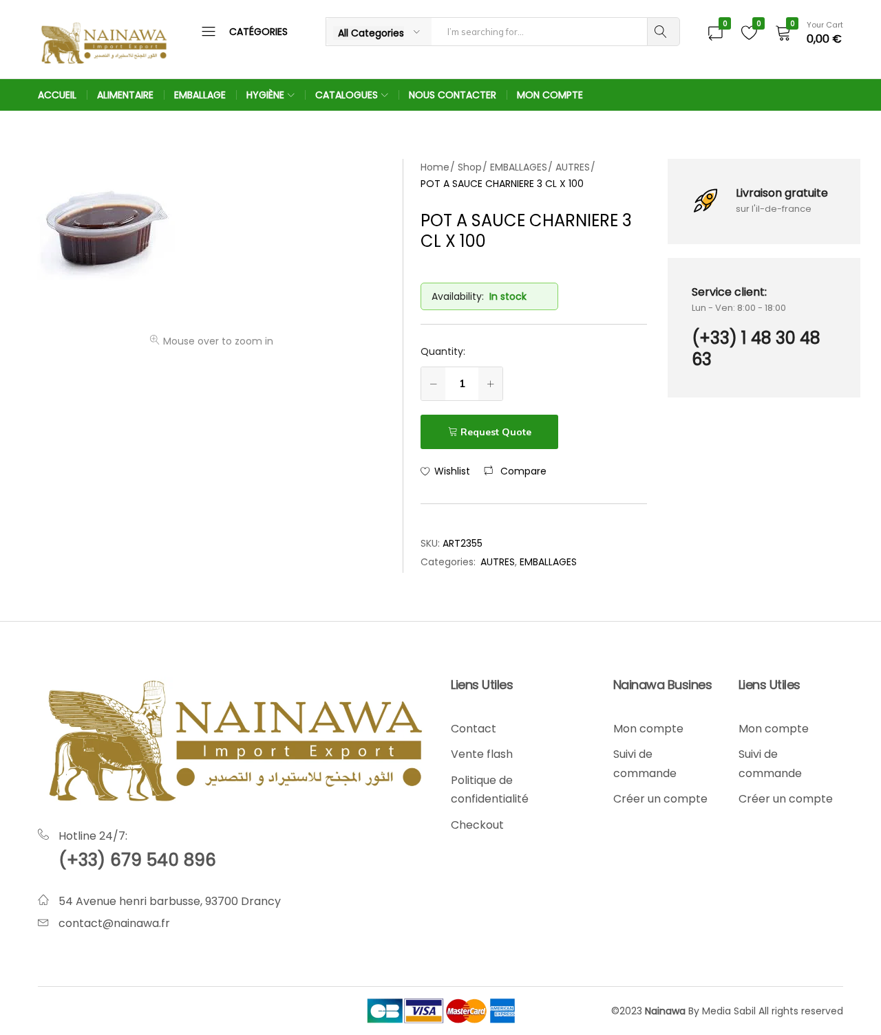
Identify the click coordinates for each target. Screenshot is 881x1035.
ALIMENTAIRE (125, 95)
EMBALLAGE (200, 95)
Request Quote (495, 432)
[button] (515, 471)
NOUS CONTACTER (452, 95)
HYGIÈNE (265, 95)
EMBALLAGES (548, 562)
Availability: (458, 296)
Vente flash (482, 754)
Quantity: (443, 351)
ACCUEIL (57, 95)
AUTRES (497, 562)
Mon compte (648, 729)
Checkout (477, 825)
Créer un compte (660, 799)
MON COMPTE (550, 95)
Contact (473, 729)
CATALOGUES (346, 95)
